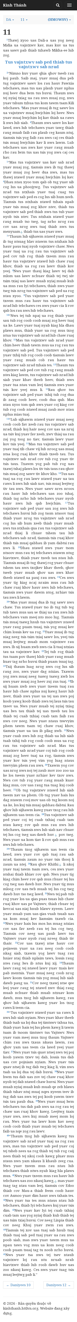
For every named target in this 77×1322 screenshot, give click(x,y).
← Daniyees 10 (18, 1285)
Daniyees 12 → (58, 1285)
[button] (10, 19)
